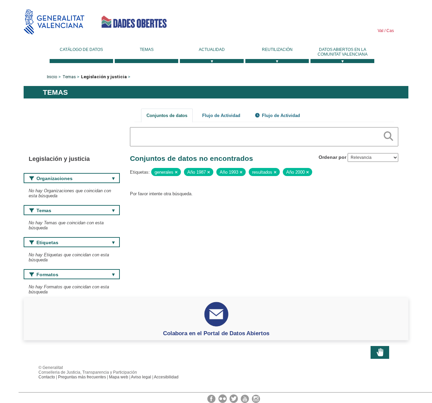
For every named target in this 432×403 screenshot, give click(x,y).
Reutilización (277, 49)
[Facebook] (212, 398)
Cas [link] (389, 31)
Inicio (52, 76)
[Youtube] (245, 398)
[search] (388, 135)
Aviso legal (141, 377)
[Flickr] (223, 398)
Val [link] (380, 31)
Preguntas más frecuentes (82, 377)
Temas (147, 49)
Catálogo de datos (81, 49)
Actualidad (212, 49)
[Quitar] (176, 172)
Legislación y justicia (104, 76)
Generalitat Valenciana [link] (54, 21)
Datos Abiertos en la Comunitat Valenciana (343, 52)
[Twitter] (234, 398)
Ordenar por (332, 157)
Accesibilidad (166, 377)
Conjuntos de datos (166, 115)
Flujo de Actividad (221, 115)
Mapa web (118, 377)
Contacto (46, 377)
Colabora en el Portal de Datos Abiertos (216, 333)
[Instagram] (256, 398)
